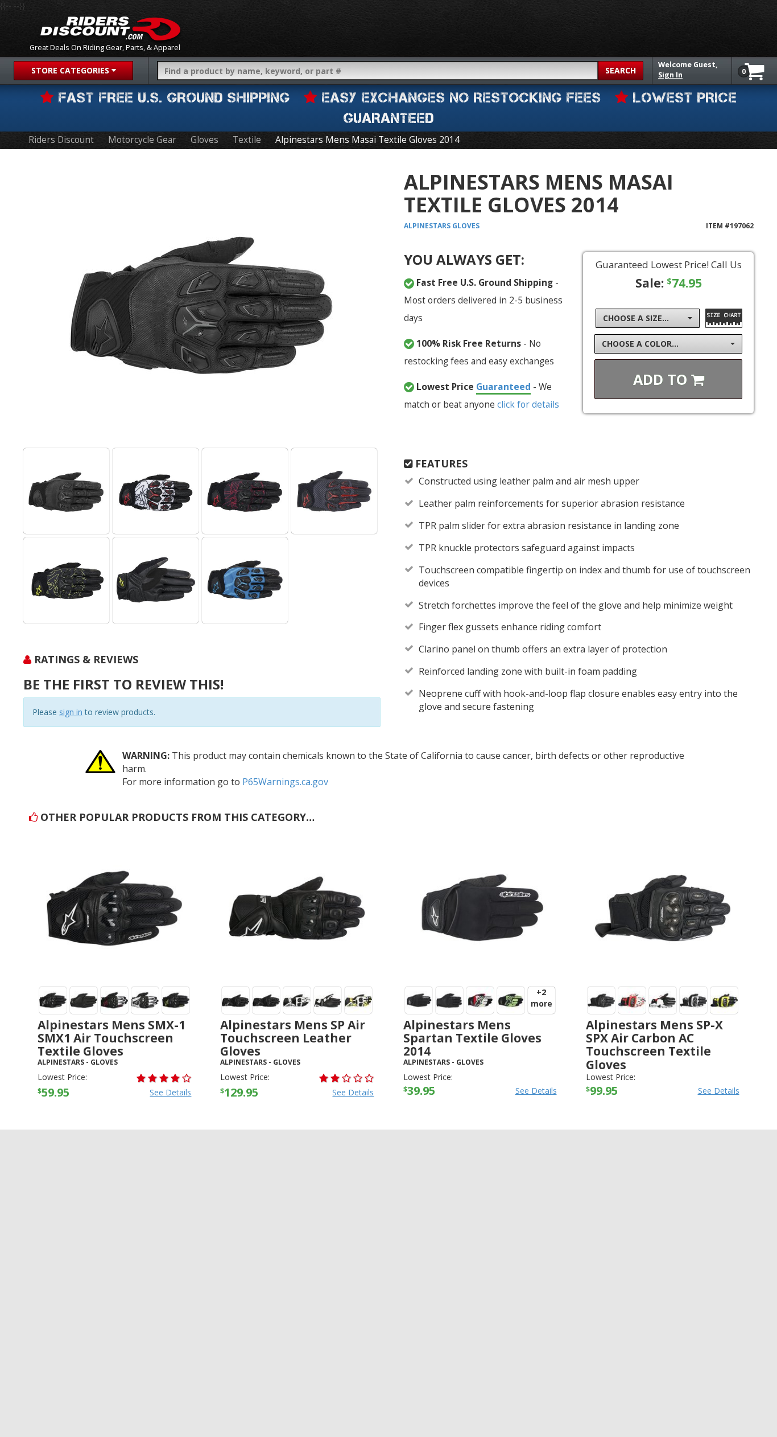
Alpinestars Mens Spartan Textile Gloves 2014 (472, 1038)
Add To (662, 379)
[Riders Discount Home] (110, 28)
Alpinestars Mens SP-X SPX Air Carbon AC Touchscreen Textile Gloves (654, 1044)
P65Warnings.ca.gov (285, 781)
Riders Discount (61, 140)
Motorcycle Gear (142, 140)
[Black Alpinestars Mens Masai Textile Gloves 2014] (66, 491)
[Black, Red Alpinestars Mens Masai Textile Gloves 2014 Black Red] (245, 491)
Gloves (204, 140)
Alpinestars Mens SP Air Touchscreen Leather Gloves (292, 1038)
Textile (247, 140)
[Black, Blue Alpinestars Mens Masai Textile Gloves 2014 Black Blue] (245, 580)
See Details (170, 1092)
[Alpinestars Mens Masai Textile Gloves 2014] (202, 302)
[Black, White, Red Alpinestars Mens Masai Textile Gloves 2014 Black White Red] (156, 491)
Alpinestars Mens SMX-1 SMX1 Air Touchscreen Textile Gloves (111, 1038)
